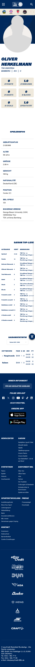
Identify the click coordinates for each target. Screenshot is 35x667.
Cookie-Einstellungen (8, 539)
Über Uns (21, 471)
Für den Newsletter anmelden (17, 386)
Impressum (4, 531)
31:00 (15, 254)
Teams (3, 471)
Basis (3, 513)
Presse (25, 498)
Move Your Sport (6, 505)
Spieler (3, 473)
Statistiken (7, 466)
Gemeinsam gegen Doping (9, 521)
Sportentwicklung (10, 498)
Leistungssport (6, 508)
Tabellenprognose (23, 450)
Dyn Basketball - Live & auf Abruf (25, 460)
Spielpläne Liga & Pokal (25, 442)
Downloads (25, 505)
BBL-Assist (4, 518)
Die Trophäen (22, 482)
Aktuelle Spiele (23, 445)
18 (14, 259)
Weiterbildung (5, 510)
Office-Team (22, 473)
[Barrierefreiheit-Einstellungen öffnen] (32, 337)
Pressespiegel (26, 502)
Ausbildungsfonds (7, 502)
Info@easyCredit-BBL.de (15, 660)
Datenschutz (5, 534)
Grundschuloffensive (7, 516)
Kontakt (5, 527)
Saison (21, 438)
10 (14, 310)
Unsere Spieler (22, 456)
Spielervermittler (23, 492)
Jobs (19, 476)
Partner (20, 479)
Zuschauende (5, 479)
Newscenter (7, 438)
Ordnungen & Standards (26, 484)
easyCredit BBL (25, 466)
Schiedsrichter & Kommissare (23, 488)
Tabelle (20, 448)
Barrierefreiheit (6, 536)
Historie (3, 476)
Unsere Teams (22, 453)
